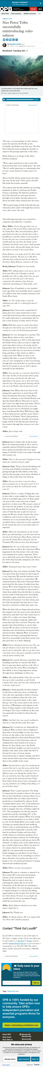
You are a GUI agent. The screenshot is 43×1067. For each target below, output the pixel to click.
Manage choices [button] (10, 1059)
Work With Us (8, 1040)
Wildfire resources (30, 13)
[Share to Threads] (16, 39)
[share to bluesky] (10, 39)
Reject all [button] (35, 1059)
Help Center (7, 1037)
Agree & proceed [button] (23, 1059)
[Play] (4, 99)
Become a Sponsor (32, 105)
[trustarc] (37, 1065)
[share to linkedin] (13, 39)
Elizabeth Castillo (15, 44)
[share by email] (4, 39)
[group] (21, 99)
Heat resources (16, 13)
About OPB (5, 13)
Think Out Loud (7, 19)
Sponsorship (26, 1039)
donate (33, 9)
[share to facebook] (7, 39)
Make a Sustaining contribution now (21, 1025)
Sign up (36, 983)
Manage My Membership (26, 1035)
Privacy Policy (6, 1065)
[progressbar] (19, 100)
